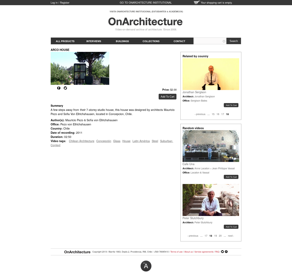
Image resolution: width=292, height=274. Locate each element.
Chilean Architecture (81, 141)
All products (65, 41)
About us (188, 251)
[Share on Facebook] (58, 88)
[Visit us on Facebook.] (226, 251)
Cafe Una (188, 164)
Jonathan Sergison (194, 92)
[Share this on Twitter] (65, 88)
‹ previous (200, 114)
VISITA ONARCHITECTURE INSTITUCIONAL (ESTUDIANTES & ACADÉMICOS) (146, 11)
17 (222, 114)
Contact (179, 41)
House (126, 141)
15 (213, 114)
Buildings (122, 41)
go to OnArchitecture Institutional (146, 2)
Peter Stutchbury (193, 218)
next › (231, 235)
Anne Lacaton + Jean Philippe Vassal (214, 168)
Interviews (93, 41)
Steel (155, 141)
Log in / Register (60, 2)
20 (220, 235)
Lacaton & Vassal (200, 172)
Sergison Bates (199, 100)
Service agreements (203, 251)
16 (218, 114)
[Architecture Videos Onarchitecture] (145, 24)
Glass (116, 141)
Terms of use (176, 251)
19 (215, 235)
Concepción (103, 141)
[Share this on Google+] (52, 88)
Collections (151, 41)
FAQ (217, 251)
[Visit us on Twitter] (222, 251)
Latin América (141, 141)
